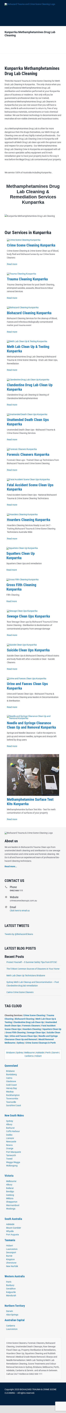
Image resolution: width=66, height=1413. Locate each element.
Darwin (55, 1052)
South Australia (13, 1218)
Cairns (9, 1078)
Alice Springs (12, 1314)
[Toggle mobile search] (59, 9)
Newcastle (11, 1141)
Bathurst (10, 1128)
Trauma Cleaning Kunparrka (27, 279)
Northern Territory (15, 1305)
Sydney (20, 1043)
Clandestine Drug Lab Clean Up (29, 1022)
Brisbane (10, 1052)
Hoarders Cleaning (32, 1029)
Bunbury (10, 1285)
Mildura (9, 1198)
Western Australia (15, 1276)
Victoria (9, 1175)
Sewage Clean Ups (36, 1032)
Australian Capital (15, 1320)
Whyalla (10, 1231)
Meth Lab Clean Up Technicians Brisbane (25, 975)
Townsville (11, 1102)
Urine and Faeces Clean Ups (23, 1036)
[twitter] (10, 1401)
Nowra (9, 1145)
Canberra (29, 1056)
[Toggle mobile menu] (59, 5)
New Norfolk (12, 1266)
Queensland (11, 1065)
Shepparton (11, 1202)
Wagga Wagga (13, 1162)
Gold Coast (11, 1085)
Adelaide (40, 1052)
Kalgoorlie (11, 1292)
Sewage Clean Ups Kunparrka (28, 616)
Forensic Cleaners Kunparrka (28, 454)
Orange (9, 1148)
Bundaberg (11, 1074)
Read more (12, 264)
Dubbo (9, 1135)
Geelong (10, 1195)
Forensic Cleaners (31, 1025)
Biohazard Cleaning (24, 1019)
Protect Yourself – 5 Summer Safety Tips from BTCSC (31, 962)
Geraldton (11, 1288)
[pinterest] (20, 1401)
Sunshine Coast (13, 1105)
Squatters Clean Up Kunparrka (20, 555)
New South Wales (14, 1115)
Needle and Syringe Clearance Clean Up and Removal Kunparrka (31, 725)
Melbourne (29, 1052)
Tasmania (10, 1240)
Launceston (11, 1249)
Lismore (10, 1138)
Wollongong (11, 1165)
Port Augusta (12, 1234)
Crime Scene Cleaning (34, 1015)
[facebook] (5, 1401)
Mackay (10, 1091)
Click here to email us (20, 910)
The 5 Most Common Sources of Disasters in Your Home (32, 969)
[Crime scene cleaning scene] (23, 240)
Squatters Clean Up (51, 1029)
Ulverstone (11, 1262)
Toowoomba (12, 1098)
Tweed (9, 1158)
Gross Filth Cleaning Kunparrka (21, 587)
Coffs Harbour (13, 1131)
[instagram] (15, 1401)
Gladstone (11, 1081)
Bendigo (10, 1191)
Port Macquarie (13, 1152)
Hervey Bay (11, 1088)
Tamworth (11, 1155)
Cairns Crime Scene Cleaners (19, 992)
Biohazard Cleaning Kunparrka (29, 313)
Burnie (9, 1256)
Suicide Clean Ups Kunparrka (28, 650)
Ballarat (10, 1188)
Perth (48, 1052)
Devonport (11, 1252)
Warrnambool (12, 1205)
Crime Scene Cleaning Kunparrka (31, 245)
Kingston (10, 1259)
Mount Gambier (13, 1228)
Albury (9, 1124)
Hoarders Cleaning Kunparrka (28, 520)
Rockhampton (13, 1095)
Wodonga (10, 1208)
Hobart (38, 1056)
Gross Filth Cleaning (15, 1032)
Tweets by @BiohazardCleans (19, 934)
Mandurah (11, 1295)
